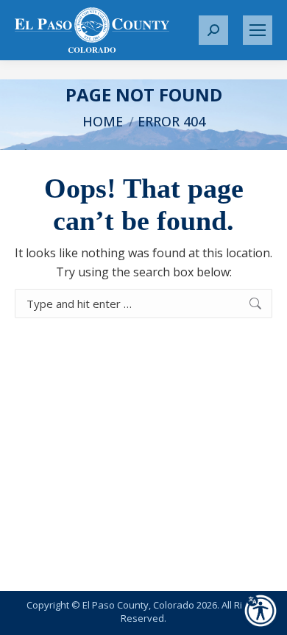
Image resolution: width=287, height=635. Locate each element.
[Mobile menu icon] (257, 30)
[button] (213, 30)
